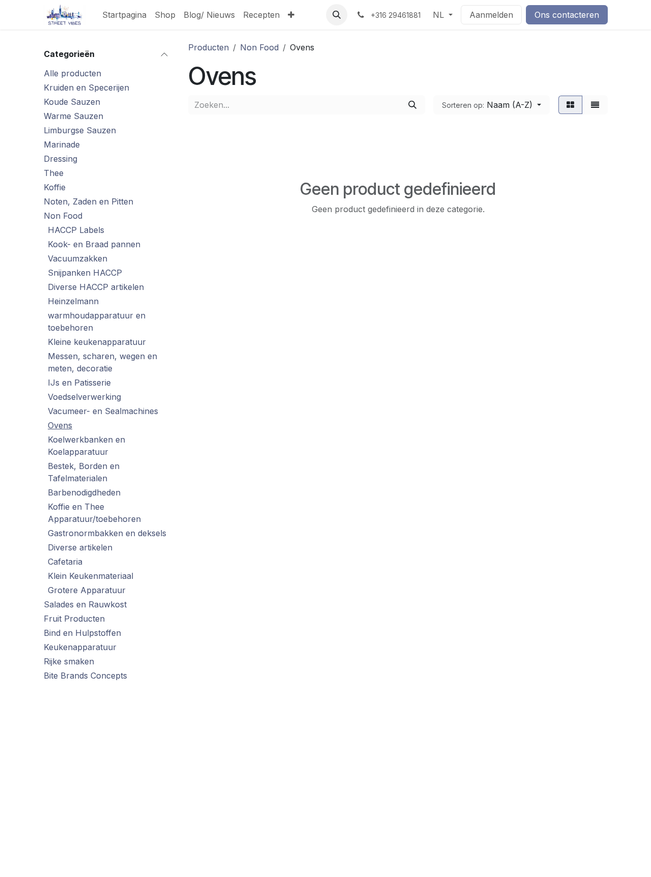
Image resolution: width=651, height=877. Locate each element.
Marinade (62, 144)
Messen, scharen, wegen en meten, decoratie (102, 362)
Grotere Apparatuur (87, 590)
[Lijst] (595, 104)
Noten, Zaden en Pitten (88, 201)
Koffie (55, 187)
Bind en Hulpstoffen (82, 633)
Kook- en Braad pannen (94, 244)
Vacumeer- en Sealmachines (103, 411)
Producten (208, 47)
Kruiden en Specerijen (86, 87)
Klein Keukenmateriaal (90, 576)
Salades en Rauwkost (85, 604)
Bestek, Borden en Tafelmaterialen (84, 472)
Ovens (60, 425)
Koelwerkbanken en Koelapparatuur (86, 445)
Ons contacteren (567, 15)
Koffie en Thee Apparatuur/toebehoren (94, 513)
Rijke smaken (69, 661)
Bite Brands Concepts (85, 675)
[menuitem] (124, 15)
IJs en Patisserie (79, 382)
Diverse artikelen (80, 547)
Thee (54, 173)
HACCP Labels (76, 230)
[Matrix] (570, 104)
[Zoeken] (412, 104)
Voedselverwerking (84, 397)
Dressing (60, 159)
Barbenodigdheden (84, 492)
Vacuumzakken (77, 258)
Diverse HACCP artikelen (96, 287)
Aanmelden (491, 15)
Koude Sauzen (72, 102)
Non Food (63, 216)
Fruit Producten (74, 618)
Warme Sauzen (73, 116)
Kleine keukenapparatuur (97, 342)
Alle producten (72, 73)
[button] (336, 14)
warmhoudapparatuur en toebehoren (96, 321)
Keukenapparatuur (80, 647)
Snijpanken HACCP (85, 273)
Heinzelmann (73, 301)
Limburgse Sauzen (80, 130)
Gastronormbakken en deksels (107, 533)
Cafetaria (65, 562)
